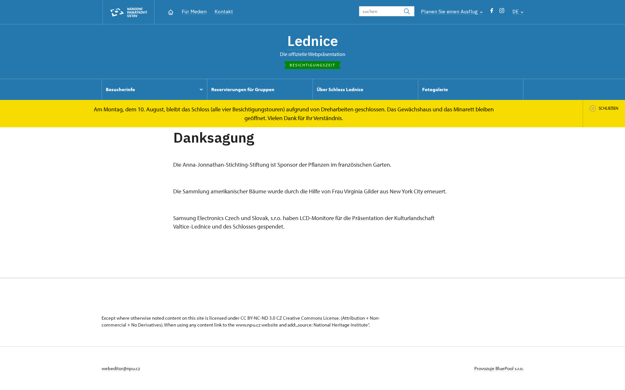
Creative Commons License (311, 318)
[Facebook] (491, 12)
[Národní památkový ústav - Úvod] (129, 12)
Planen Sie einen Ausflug (450, 11)
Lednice (312, 41)
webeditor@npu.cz (121, 368)
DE (516, 11)
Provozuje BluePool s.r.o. (498, 368)
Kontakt (224, 11)
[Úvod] (171, 11)
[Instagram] (501, 12)
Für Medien (194, 11)
